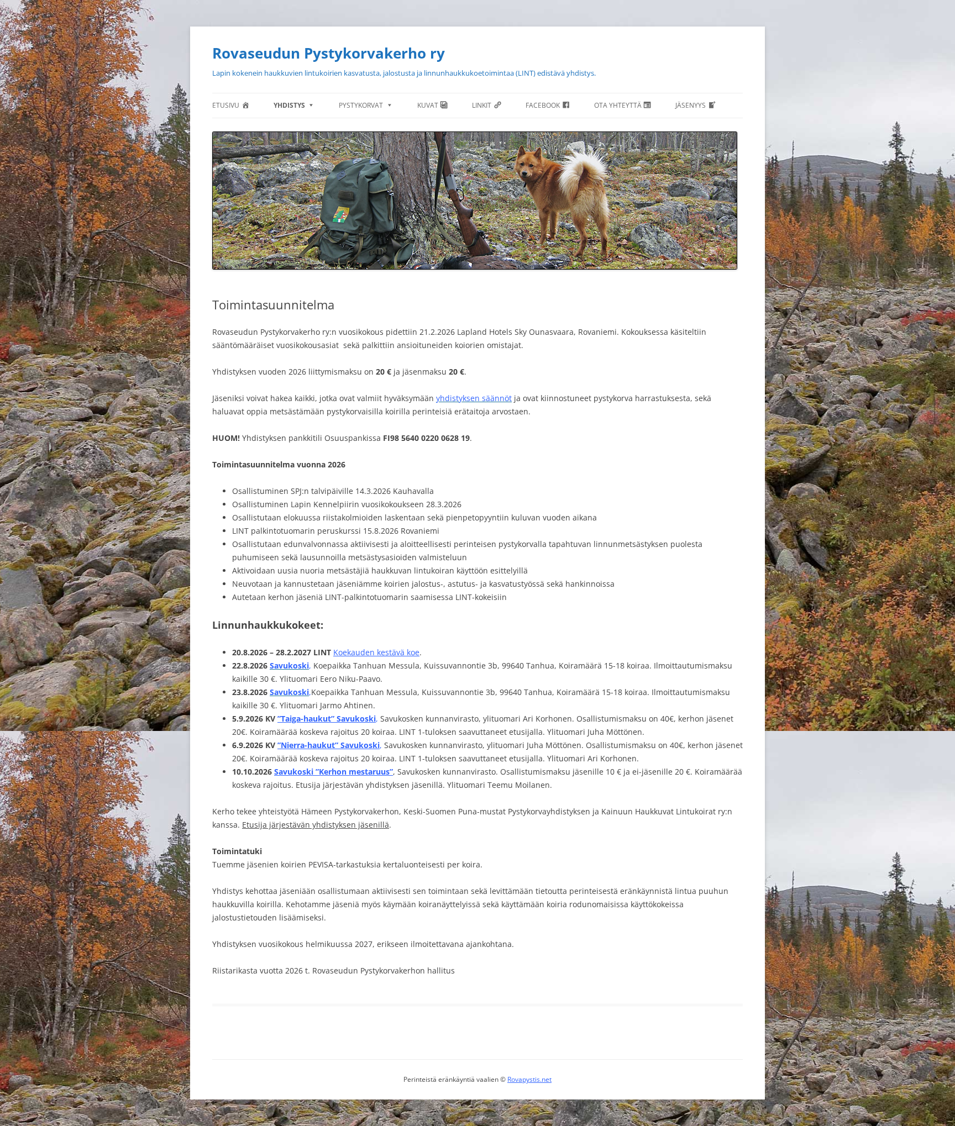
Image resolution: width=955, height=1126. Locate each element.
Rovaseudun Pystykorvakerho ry (328, 53)
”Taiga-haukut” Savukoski (326, 718)
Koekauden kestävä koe (376, 652)
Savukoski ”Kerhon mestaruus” (333, 771)
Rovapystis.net (529, 1079)
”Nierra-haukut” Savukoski (328, 745)
